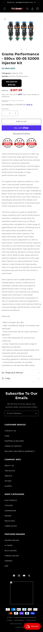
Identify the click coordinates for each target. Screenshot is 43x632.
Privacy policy (31, 620)
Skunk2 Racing (12, 540)
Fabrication (11, 526)
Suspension (10, 511)
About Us (9, 466)
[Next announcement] (38, 2)
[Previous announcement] (4, 2)
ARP (6, 566)
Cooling (9, 505)
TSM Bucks (10, 471)
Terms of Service (13, 446)
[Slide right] (26, 49)
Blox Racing (11, 551)
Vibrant (8, 561)
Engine (8, 516)
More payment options (21, 133)
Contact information (23, 627)
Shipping (5, 100)
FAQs (7, 436)
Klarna (8, 486)
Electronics (11, 500)
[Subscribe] (35, 413)
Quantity (5, 109)
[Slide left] (16, 49)
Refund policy (19, 620)
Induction (10, 521)
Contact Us (10, 431)
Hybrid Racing (12, 556)
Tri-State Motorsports (20, 617)
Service (8, 476)
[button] (4, 8)
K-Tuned (9, 545)
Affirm (8, 481)
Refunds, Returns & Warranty (20, 451)
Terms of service (16, 624)
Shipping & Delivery (14, 441)
